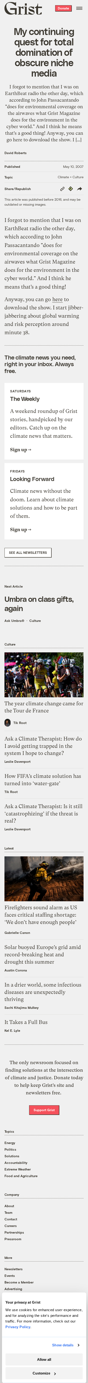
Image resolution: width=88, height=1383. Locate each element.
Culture (35, 621)
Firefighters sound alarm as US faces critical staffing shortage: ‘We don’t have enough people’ (40, 915)
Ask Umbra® (14, 621)
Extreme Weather (17, 1169)
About (9, 1206)
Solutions (11, 1156)
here (57, 299)
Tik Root (20, 723)
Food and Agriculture (21, 1176)
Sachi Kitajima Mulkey (21, 1008)
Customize (41, 1373)
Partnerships (14, 1232)
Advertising (13, 1289)
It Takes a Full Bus (26, 1022)
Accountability (15, 1163)
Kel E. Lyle (12, 1030)
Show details (62, 1345)
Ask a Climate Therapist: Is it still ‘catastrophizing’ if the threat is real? (43, 813)
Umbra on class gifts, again (39, 603)
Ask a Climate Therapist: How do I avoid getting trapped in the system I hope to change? (43, 746)
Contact (10, 1219)
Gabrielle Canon (17, 933)
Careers (10, 1226)
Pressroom (12, 1239)
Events (9, 1276)
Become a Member (19, 1282)
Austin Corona (15, 970)
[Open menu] (79, 8)
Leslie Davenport (17, 761)
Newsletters (13, 1269)
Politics (10, 1149)
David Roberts (15, 153)
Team (8, 1212)
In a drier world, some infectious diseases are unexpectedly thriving (42, 992)
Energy (9, 1143)
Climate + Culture (71, 177)
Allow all (44, 1359)
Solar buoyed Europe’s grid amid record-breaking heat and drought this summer (42, 954)
